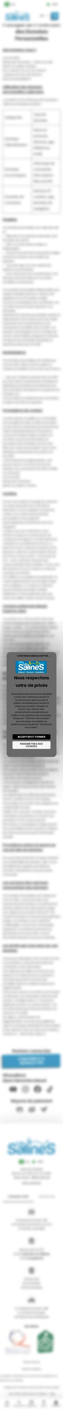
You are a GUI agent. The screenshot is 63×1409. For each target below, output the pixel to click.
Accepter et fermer (31, 736)
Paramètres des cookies (31, 745)
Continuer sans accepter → (34, 656)
